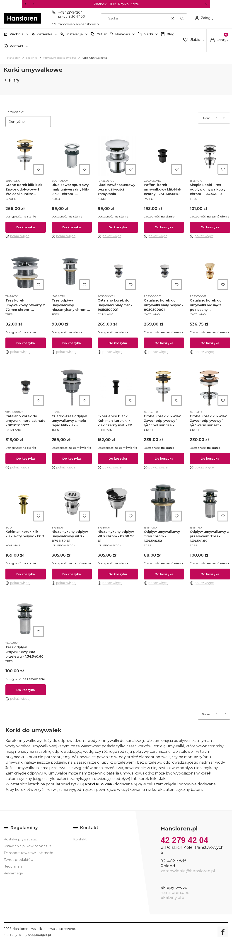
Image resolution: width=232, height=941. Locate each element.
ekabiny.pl (171, 897)
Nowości (122, 34)
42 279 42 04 (184, 840)
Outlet (102, 34)
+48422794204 (70, 12)
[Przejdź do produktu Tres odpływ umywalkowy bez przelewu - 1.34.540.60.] (25, 618)
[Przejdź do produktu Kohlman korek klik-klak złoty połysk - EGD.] (25, 503)
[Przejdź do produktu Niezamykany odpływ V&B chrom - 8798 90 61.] (118, 503)
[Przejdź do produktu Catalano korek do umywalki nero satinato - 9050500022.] (25, 387)
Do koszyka (25, 227)
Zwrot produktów (19, 860)
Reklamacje (13, 873)
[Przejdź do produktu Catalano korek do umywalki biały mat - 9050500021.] (118, 272)
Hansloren (13, 57)
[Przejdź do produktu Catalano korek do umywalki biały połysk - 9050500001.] (164, 272)
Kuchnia (17, 34)
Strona (206, 118)
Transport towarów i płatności (28, 853)
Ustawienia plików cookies (26, 846)
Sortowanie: (14, 112)
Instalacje (74, 34)
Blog (170, 34)
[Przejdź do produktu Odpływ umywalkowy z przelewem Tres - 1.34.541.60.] (210, 503)
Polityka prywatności (21, 839)
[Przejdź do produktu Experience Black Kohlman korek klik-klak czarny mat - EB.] (118, 387)
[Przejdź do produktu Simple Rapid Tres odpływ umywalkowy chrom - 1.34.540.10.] (210, 156)
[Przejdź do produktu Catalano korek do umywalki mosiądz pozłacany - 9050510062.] (210, 272)
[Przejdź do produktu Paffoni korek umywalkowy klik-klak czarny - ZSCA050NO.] (164, 156)
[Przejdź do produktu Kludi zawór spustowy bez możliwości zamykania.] (118, 156)
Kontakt (16, 46)
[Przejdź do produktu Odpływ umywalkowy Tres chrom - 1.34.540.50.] (164, 503)
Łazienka (44, 34)
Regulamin (13, 866)
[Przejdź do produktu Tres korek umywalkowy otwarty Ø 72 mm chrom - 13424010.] (25, 272)
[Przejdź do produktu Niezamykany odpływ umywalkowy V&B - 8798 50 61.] (72, 503)
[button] (206, 4)
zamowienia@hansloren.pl (78, 24)
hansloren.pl (173, 892)
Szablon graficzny (27, 935)
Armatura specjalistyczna (59, 57)
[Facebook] (223, 932)
